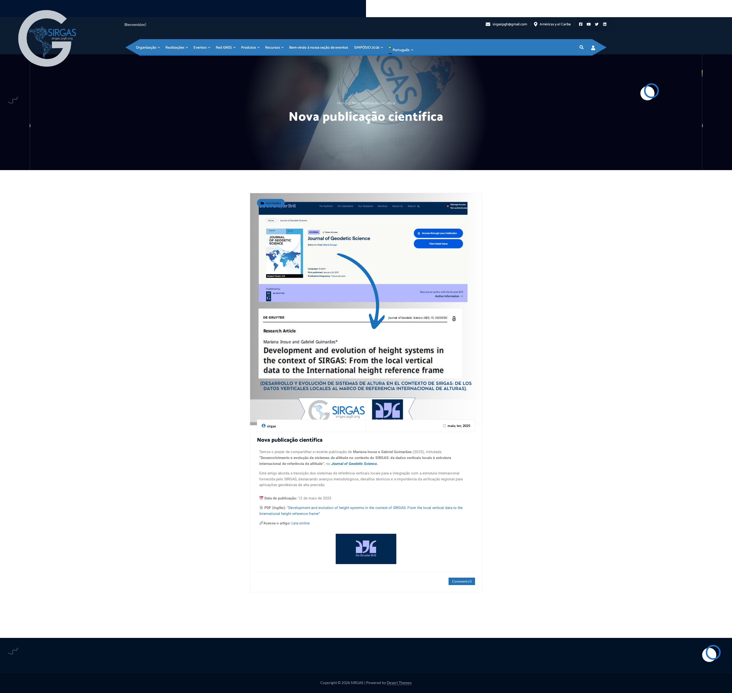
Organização (146, 48)
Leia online (300, 523)
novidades (273, 203)
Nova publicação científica (373, 103)
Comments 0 (461, 581)
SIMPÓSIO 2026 (367, 48)
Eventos (199, 48)
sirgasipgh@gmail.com (510, 24)
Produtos (248, 48)
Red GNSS (224, 48)
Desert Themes (399, 682)
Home (342, 103)
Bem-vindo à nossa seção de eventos (318, 48)
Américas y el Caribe (555, 24)
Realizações (174, 48)
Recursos (272, 48)
